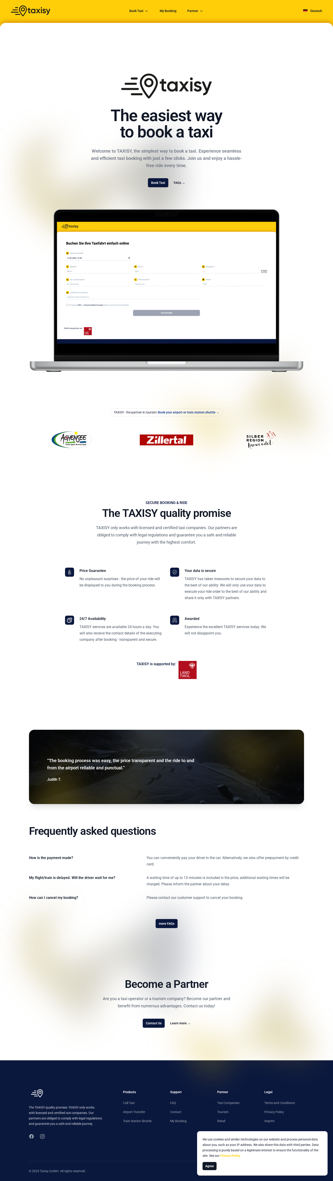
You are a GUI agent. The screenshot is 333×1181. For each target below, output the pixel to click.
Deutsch (316, 11)
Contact (175, 1112)
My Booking (168, 11)
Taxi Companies (228, 1103)
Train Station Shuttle (137, 1121)
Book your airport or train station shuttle (188, 412)
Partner (192, 11)
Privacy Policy (274, 1112)
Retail (221, 1121)
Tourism (223, 1112)
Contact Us (154, 1023)
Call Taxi (129, 1103)
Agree (209, 1166)
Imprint (269, 1121)
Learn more (180, 1023)
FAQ (173, 1103)
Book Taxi (136, 11)
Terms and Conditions (279, 1103)
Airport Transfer (134, 1112)
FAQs (179, 183)
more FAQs (166, 923)
